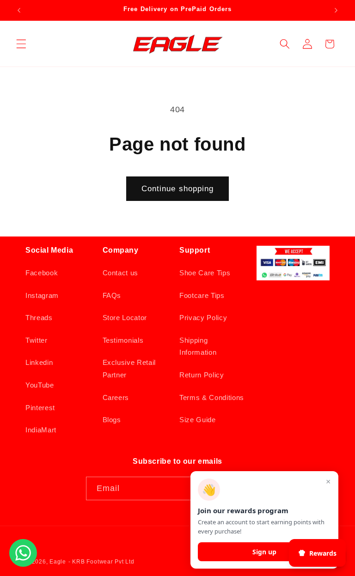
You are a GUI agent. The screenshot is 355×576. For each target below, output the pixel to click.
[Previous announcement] (19, 10)
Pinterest (40, 408)
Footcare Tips (202, 295)
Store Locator (125, 317)
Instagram (42, 295)
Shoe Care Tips (204, 273)
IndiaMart (40, 430)
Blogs (112, 420)
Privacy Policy (203, 317)
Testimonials (123, 340)
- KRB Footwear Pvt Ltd (101, 561)
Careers (116, 397)
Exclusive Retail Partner (129, 368)
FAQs (112, 295)
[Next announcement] (336, 10)
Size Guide (197, 420)
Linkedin (39, 362)
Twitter (36, 340)
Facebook (41, 273)
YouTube (39, 385)
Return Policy (201, 375)
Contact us (121, 273)
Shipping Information (197, 346)
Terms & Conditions (211, 397)
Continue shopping (177, 188)
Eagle (57, 561)
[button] (21, 44)
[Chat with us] (23, 564)
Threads (39, 317)
